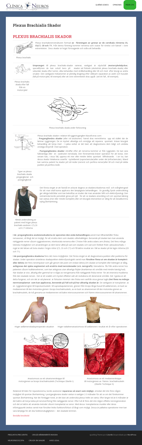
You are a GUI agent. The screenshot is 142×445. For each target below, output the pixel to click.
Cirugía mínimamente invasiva (45, 435)
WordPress (131, 435)
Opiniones (117, 5)
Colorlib (109, 435)
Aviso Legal (54, 440)
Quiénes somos (102, 5)
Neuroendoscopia (16, 440)
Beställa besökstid (21, 415)
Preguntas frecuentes (17, 435)
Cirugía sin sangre (37, 440)
